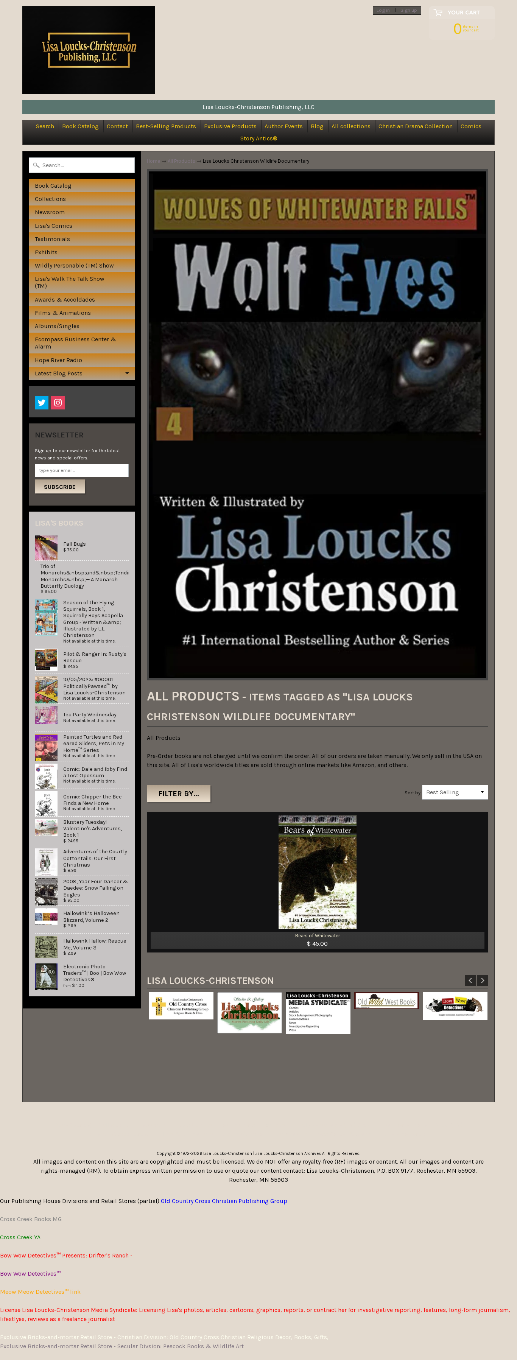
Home (153, 161)
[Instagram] (58, 402)
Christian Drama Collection (415, 126)
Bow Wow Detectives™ (30, 1273)
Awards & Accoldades (65, 299)
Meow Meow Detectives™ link (40, 1291)
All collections (351, 126)
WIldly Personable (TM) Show (74, 265)
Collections (50, 198)
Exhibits (46, 252)
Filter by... (178, 793)
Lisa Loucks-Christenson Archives (287, 1153)
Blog (317, 126)
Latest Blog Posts (84, 375)
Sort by (412, 792)
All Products (181, 161)
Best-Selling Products (166, 126)
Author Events (284, 126)
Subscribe (60, 486)
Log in (383, 10)
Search (45, 126)
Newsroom (50, 212)
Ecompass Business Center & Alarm (75, 343)
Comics (471, 126)
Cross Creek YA (20, 1237)
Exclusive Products (230, 126)
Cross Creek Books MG (31, 1219)
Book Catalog (80, 126)
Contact (117, 126)
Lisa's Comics (53, 225)
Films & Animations (63, 312)
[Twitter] (41, 402)
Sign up (408, 10)
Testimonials (52, 239)
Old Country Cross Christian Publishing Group (224, 1200)
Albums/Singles (57, 326)
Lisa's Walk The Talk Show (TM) (69, 282)
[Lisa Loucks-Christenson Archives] (88, 50)
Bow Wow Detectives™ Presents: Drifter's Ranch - (66, 1255)
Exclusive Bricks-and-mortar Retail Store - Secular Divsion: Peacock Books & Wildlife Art (122, 1346)
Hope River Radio (58, 360)
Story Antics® (258, 138)
